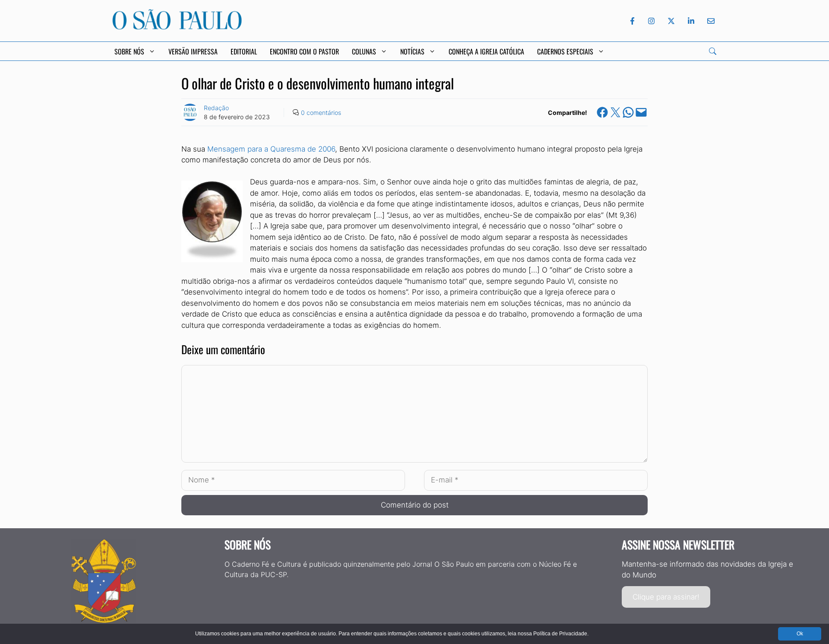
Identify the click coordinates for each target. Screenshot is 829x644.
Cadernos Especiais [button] (565, 51)
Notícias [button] (412, 51)
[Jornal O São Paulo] (177, 27)
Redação (216, 107)
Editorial (244, 51)
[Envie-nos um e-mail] (709, 21)
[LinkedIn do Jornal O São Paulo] (691, 21)
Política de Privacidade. (561, 634)
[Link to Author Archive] (190, 112)
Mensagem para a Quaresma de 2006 (271, 149)
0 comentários (321, 112)
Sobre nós (248, 544)
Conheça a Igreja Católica (486, 51)
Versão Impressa (193, 51)
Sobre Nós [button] (129, 51)
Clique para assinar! (666, 597)
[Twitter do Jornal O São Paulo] (671, 21)
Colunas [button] (364, 51)
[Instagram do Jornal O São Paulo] (651, 21)
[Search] (712, 51)
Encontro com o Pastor (304, 51)
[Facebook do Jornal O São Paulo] (632, 21)
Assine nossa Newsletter (678, 544)
